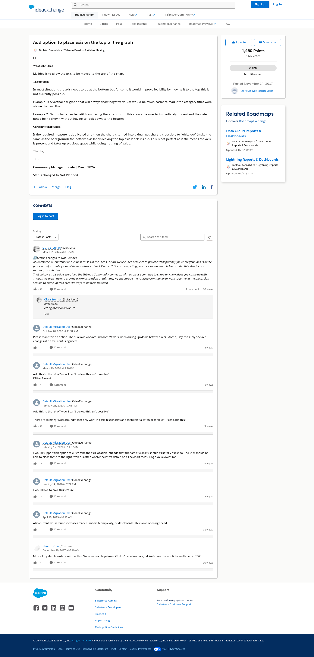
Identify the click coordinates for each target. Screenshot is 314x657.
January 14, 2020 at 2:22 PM (59, 484)
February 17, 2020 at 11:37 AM (60, 447)
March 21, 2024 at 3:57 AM (58, 252)
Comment (59, 289)
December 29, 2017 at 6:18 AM (61, 550)
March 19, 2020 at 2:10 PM (58, 368)
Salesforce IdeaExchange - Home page (46, 9)
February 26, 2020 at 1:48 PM (60, 405)
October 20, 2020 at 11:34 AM (60, 331)
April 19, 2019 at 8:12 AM (57, 517)
